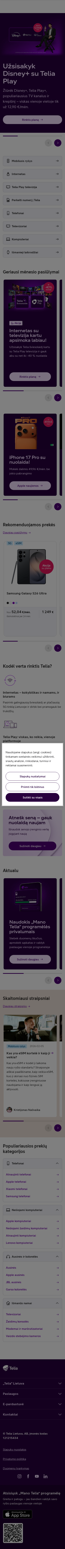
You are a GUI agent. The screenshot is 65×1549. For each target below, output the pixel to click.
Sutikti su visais (32, 797)
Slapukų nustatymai (33, 776)
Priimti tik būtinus (32, 786)
